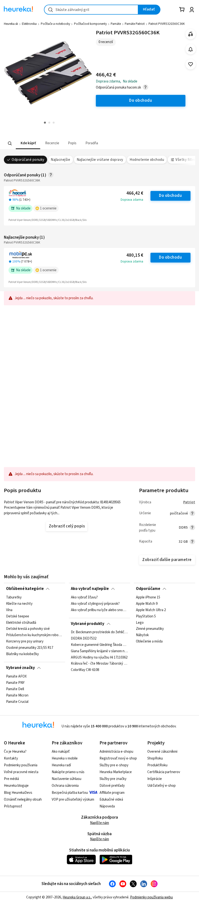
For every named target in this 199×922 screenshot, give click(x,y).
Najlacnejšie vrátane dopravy (100, 159)
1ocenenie (48, 208)
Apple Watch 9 (147, 603)
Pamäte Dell (15, 689)
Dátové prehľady (112, 785)
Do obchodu (170, 196)
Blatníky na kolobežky (22, 653)
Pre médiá (11, 778)
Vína (9, 609)
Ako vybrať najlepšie (90, 589)
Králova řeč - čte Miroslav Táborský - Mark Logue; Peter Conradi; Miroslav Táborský (99, 663)
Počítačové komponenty (90, 24)
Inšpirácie (154, 778)
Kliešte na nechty (19, 603)
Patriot (189, 502)
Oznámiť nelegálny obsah (23, 799)
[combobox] (91, 10)
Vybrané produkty (87, 624)
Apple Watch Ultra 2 (151, 609)
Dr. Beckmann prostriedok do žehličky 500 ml (99, 632)
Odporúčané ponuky (28, 159)
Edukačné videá (111, 799)
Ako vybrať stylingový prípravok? (95, 603)
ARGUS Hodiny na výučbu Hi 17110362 (99, 657)
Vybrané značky (20, 668)
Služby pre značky (113, 778)
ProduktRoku (157, 765)
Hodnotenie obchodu (147, 159)
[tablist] (71, 143)
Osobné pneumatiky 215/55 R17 (29, 647)
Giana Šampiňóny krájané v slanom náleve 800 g (99, 651)
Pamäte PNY (15, 682)
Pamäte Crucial (17, 701)
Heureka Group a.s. (77, 897)
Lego (140, 622)
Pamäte (116, 24)
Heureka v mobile (65, 758)
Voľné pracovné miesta (21, 772)
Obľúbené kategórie (25, 589)
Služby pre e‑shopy (114, 765)
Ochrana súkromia (65, 785)
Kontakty (11, 758)
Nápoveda (107, 806)
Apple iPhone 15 (148, 597)
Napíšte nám (99, 822)
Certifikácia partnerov (163, 772)
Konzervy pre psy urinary (24, 641)
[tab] (28, 143)
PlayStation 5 (146, 616)
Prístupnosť (13, 806)
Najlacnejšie (60, 159)
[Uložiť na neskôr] (190, 64)
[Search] (10, 143)
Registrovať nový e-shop (118, 758)
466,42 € (134, 193)
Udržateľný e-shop (161, 785)
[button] (28, 143)
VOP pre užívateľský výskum (73, 799)
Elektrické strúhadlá (21, 622)
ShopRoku (155, 758)
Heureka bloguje (16, 785)
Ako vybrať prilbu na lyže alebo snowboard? (99, 609)
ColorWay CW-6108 (85, 670)
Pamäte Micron (17, 695)
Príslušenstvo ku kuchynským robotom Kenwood (34, 635)
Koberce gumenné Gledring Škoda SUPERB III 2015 (99, 644)
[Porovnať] (190, 34)
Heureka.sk (11, 24)
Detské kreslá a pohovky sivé (28, 628)
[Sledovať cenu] (190, 49)
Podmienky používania (20, 765)
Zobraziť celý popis (67, 526)
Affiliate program (112, 792)
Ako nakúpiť (61, 751)
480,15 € (134, 255)
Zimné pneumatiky (150, 628)
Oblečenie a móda (149, 641)
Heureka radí (61, 765)
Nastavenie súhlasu (66, 778)
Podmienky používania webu (151, 897)
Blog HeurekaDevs (18, 792)
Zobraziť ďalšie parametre (166, 560)
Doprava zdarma (132, 200)
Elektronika (29, 24)
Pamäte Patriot (135, 24)
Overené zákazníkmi (162, 751)
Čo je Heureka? (15, 751)
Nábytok (142, 635)
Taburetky (14, 597)
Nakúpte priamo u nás (68, 772)
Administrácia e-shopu (116, 751)
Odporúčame (148, 589)
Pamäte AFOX (16, 676)
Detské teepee (17, 616)
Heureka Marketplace (116, 772)
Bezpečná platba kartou (70, 792)
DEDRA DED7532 (83, 638)
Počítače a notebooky (55, 24)
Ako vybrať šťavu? (84, 597)
